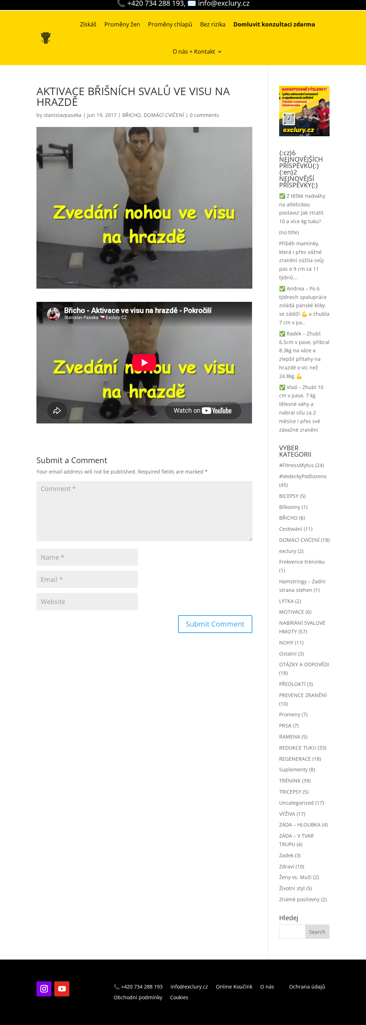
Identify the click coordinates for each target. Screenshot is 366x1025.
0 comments (204, 115)
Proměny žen (122, 24)
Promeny (289, 714)
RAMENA (289, 736)
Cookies (179, 998)
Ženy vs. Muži (295, 877)
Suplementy (293, 769)
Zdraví (286, 866)
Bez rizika (213, 24)
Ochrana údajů (307, 987)
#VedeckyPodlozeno (302, 476)
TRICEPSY (290, 791)
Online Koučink (234, 987)
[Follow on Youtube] (61, 988)
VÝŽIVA (287, 813)
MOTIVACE (291, 611)
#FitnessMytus (296, 465)
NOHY (286, 642)
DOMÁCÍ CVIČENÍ (164, 115)
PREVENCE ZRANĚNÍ (303, 695)
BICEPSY (288, 495)
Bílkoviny (289, 507)
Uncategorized (296, 802)
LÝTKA (286, 601)
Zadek (286, 855)
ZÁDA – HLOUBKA (300, 824)
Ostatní (288, 653)
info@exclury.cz (189, 987)
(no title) (289, 232)
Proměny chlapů (170, 24)
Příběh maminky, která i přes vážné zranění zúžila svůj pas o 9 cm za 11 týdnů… (301, 260)
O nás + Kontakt (194, 51)
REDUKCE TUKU (297, 747)
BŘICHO (131, 115)
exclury (287, 551)
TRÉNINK (290, 780)
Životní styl (292, 888)
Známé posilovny (299, 899)
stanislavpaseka (62, 115)
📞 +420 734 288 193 (138, 987)
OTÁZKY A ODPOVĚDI (304, 664)
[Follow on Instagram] (43, 988)
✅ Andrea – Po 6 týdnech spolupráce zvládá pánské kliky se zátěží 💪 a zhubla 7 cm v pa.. (304, 305)
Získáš (88, 24)
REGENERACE (295, 758)
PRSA (285, 725)
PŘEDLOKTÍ (292, 684)
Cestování (290, 528)
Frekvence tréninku (302, 561)
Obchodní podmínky (138, 998)
